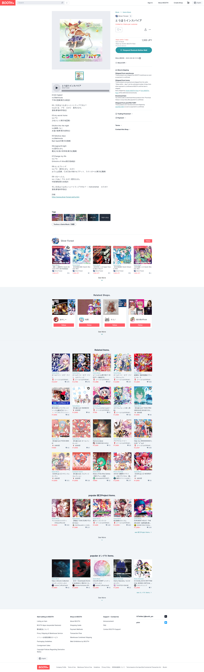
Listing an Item (42, 621)
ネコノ (113, 319)
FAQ (104, 625)
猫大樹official (141, 319)
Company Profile (61, 667)
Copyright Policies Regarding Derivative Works (51, 651)
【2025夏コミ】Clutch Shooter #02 (143, 268)
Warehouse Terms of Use (84, 667)
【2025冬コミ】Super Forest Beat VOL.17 (102, 268)
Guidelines (97, 667)
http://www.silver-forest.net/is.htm (65, 197)
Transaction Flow (76, 633)
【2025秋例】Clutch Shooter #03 (122, 268)
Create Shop (178, 3)
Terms (117, 125)
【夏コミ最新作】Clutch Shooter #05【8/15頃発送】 (61, 268)
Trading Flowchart (124, 114)
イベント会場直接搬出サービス (47, 637)
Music (117, 12)
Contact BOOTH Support (112, 629)
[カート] (130, 16)
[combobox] (40, 2)
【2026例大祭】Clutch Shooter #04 (81, 268)
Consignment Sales (43, 645)
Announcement (108, 621)
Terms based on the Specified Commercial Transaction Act (143, 667)
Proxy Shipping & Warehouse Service (50, 633)
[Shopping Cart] (188, 3)
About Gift (121, 63)
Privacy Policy (106, 667)
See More (102, 332)
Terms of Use (72, 667)
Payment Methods (76, 629)
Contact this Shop (121, 129)
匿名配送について (43, 629)
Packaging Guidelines (44, 641)
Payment (121, 118)
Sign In (150, 3)
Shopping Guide (75, 625)
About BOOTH (163, 3)
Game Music (127, 12)
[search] (62, 2)
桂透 (87, 319)
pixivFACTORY (119, 107)
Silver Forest (67, 240)
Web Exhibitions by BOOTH (79, 641)
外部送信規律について (118, 667)
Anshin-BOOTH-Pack (132, 90)
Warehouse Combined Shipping (81, 637)
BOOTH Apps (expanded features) (49, 625)
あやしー (63, 319)
